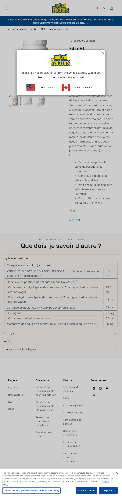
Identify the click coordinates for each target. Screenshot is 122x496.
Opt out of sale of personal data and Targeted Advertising (31, 490)
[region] (61, 482)
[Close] (117, 473)
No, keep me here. (82, 87)
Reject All (108, 490)
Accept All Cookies (86, 490)
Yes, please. (47, 87)
